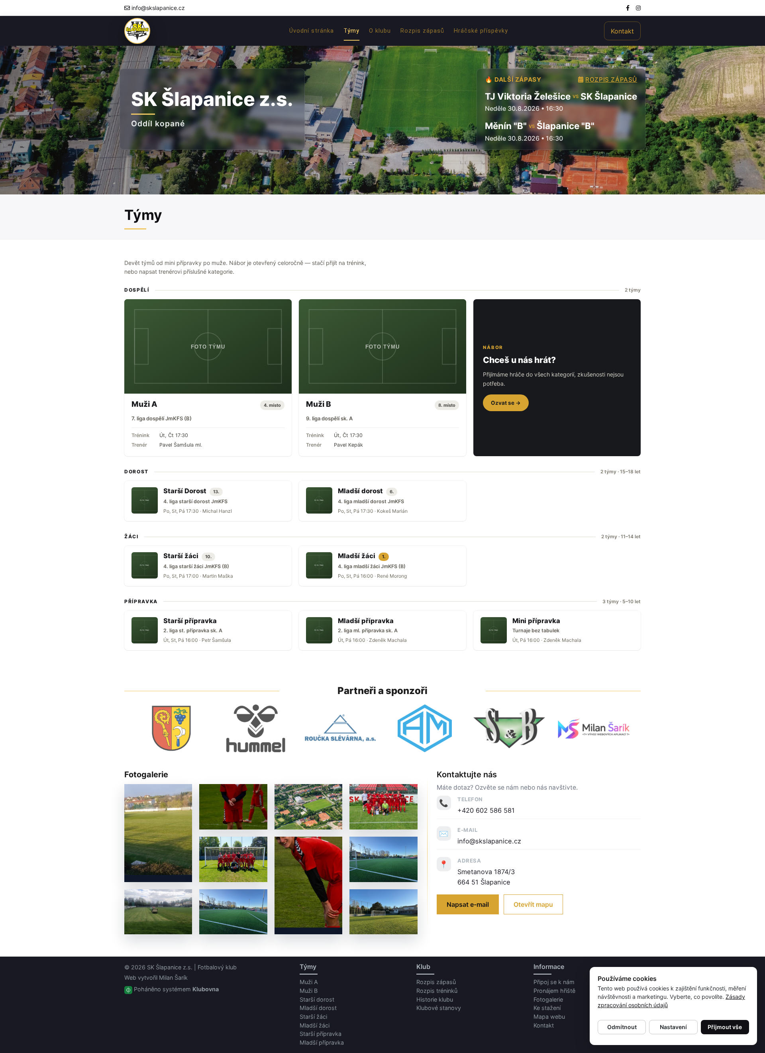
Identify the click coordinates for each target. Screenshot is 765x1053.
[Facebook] (628, 8)
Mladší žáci (315, 1025)
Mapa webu (549, 1016)
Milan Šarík (173, 977)
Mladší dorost (318, 1007)
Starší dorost (317, 999)
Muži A (309, 981)
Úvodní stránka (311, 30)
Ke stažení (547, 1007)
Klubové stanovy (438, 1007)
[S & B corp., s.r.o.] (509, 728)
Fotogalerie (548, 999)
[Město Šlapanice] (171, 728)
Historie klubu (434, 999)
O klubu (380, 30)
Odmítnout (622, 1027)
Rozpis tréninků (436, 990)
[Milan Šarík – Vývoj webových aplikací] (594, 728)
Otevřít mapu (533, 904)
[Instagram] (638, 8)
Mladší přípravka (322, 1042)
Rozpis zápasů (422, 30)
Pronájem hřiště (554, 990)
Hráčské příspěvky (481, 30)
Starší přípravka (320, 1033)
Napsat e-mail (468, 904)
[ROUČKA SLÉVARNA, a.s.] (340, 728)
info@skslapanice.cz (158, 7)
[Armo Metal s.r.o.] (425, 728)
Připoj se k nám (554, 981)
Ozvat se (506, 403)
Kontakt (622, 31)
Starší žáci (313, 1016)
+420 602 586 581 (486, 810)
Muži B (309, 990)
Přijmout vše (725, 1027)
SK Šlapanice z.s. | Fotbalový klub (192, 967)
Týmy (351, 30)
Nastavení (673, 1027)
